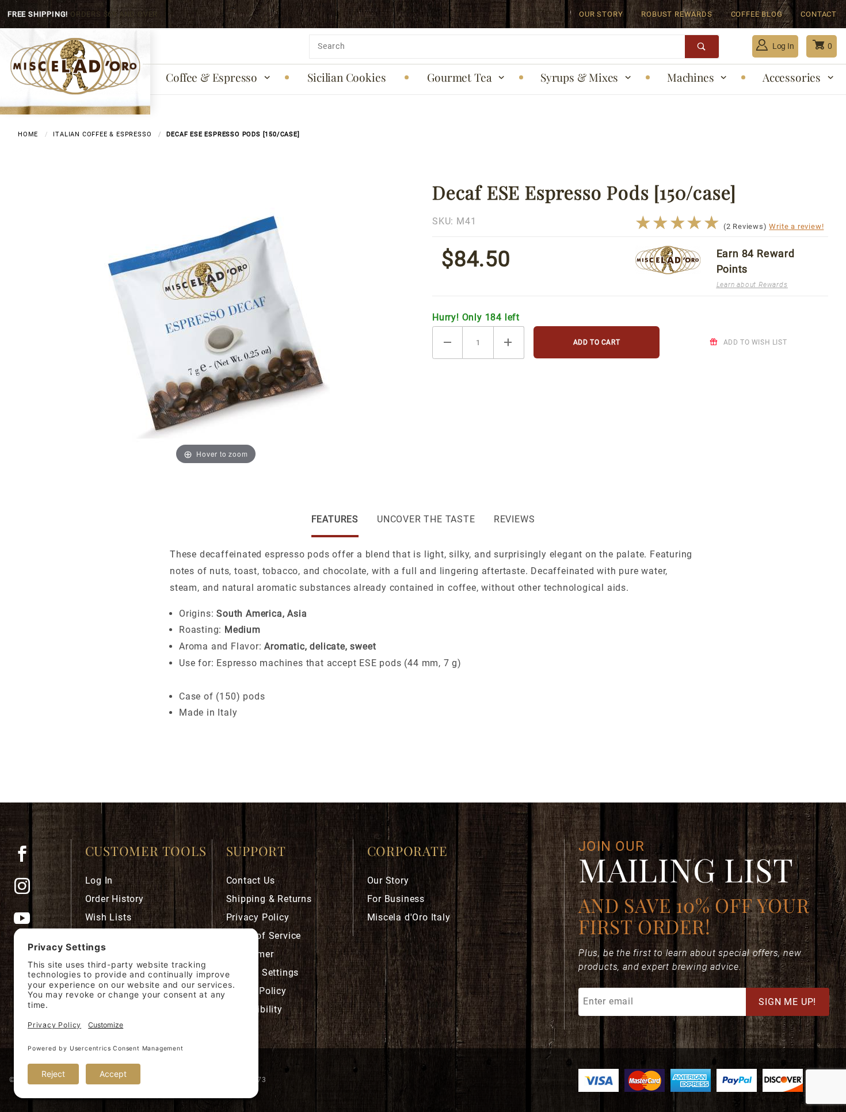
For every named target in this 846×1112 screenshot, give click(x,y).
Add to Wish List (754, 342)
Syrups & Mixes (579, 77)
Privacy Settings (262, 972)
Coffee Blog (757, 14)
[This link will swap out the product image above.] (216, 323)
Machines (690, 77)
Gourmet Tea (459, 77)
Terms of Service (264, 935)
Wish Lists (108, 917)
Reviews (514, 519)
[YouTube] (27, 922)
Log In (782, 46)
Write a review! (796, 226)
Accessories (792, 77)
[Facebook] (27, 858)
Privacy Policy (257, 917)
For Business (396, 898)
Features (335, 519)
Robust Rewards (676, 14)
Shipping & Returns (269, 898)
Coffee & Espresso (211, 77)
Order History (114, 898)
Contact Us (250, 880)
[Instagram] (27, 890)
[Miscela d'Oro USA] (75, 65)
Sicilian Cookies (346, 77)
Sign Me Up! (787, 1001)
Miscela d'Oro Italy (409, 917)
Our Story (601, 14)
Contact (819, 14)
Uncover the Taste (426, 519)
